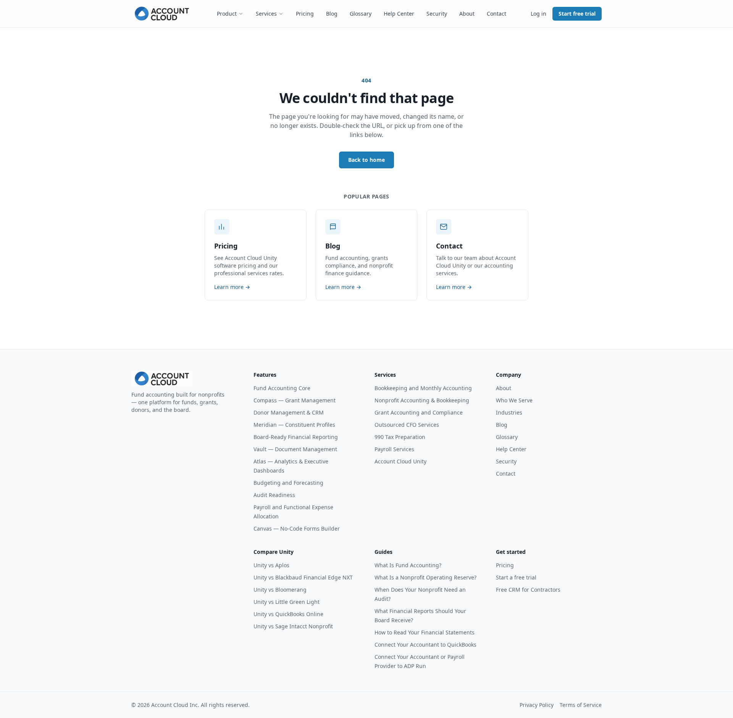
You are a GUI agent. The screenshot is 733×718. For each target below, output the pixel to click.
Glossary (360, 13)
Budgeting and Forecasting (288, 482)
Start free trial (577, 13)
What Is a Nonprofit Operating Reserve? (425, 577)
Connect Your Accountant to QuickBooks (425, 644)
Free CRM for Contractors (528, 589)
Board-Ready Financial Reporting (295, 436)
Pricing (305, 13)
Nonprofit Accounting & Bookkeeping (422, 400)
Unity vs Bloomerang (280, 589)
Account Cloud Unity (400, 461)
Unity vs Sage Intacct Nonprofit (293, 626)
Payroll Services (394, 449)
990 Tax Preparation (400, 436)
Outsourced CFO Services (407, 424)
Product (227, 13)
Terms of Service (581, 704)
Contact (496, 13)
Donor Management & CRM (288, 412)
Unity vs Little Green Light (286, 601)
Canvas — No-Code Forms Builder (296, 528)
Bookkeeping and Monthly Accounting (423, 388)
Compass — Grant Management (294, 400)
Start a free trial (516, 577)
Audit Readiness (274, 495)
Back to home (366, 159)
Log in (538, 13)
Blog (331, 13)
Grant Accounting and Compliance (419, 412)
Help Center (399, 13)
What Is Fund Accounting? (408, 565)
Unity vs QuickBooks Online (288, 614)
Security (436, 13)
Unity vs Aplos (271, 565)
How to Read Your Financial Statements (425, 632)
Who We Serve (514, 400)
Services (266, 13)
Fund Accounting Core (281, 388)
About (467, 13)
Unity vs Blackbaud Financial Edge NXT (303, 577)
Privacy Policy (537, 704)
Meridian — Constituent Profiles (294, 424)
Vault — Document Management (295, 449)
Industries (509, 412)
